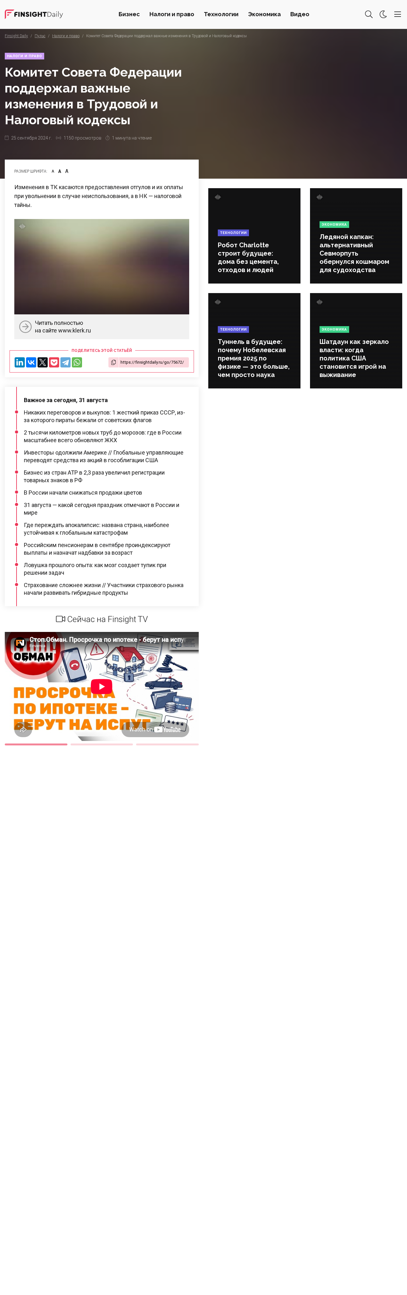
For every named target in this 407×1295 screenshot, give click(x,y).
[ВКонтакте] (31, 362)
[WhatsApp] (77, 362)
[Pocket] (54, 362)
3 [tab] (167, 744)
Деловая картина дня (34, 14)
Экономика (264, 14)
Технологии (221, 14)
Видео (299, 14)
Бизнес (129, 14)
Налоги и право (171, 14)
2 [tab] (102, 744)
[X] (43, 362)
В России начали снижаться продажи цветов (83, 492)
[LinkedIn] (20, 362)
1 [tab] (36, 744)
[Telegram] (65, 362)
